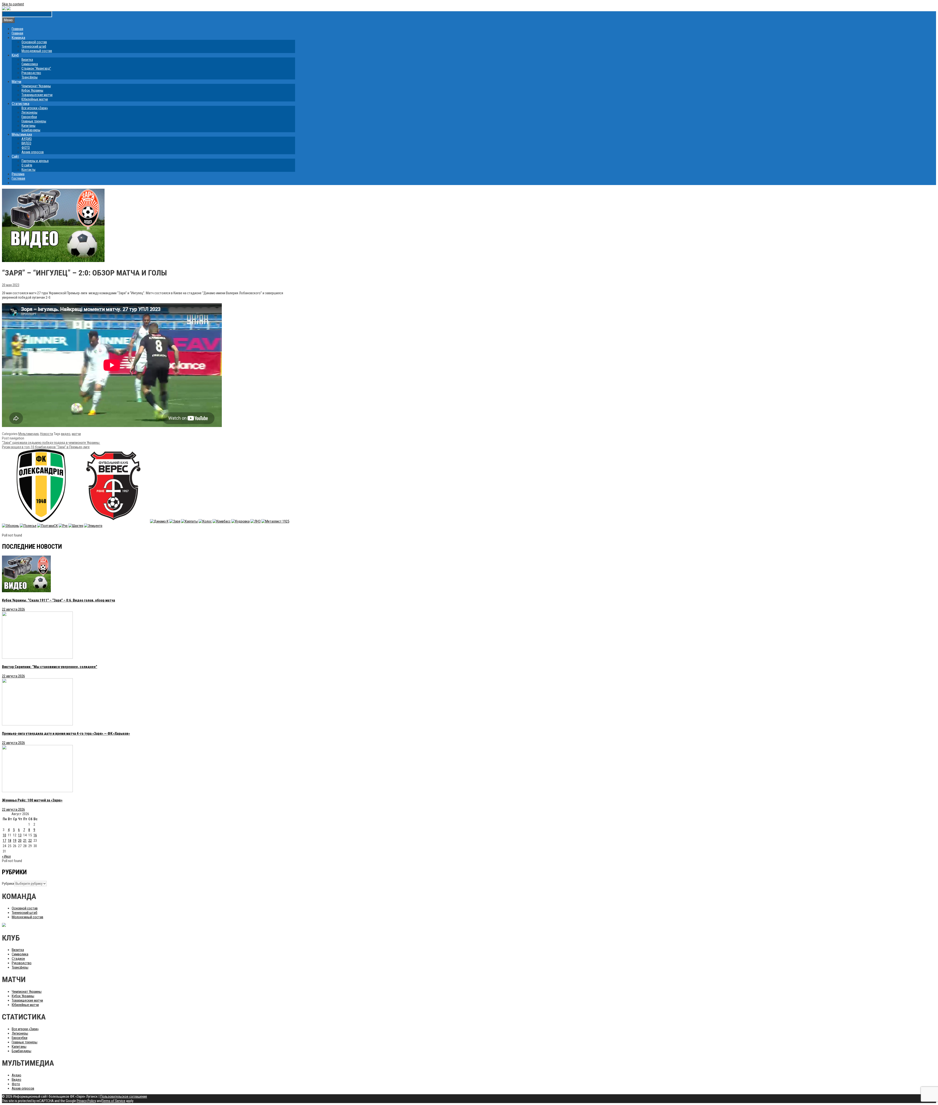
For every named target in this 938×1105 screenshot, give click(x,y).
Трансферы (29, 77)
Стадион (18, 958)
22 (30, 840)
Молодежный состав (36, 51)
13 (19, 835)
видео (65, 434)
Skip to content (13, 4)
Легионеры (29, 112)
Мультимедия (28, 434)
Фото (16, 1084)
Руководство (31, 73)
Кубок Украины (32, 90)
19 (14, 840)
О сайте (26, 165)
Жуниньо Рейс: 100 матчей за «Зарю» (32, 800)
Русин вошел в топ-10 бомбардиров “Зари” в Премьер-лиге (46, 447)
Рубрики (8, 883)
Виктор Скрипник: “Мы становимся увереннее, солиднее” (49, 667)
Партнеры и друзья (35, 161)
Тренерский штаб (33, 46)
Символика (29, 64)
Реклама (18, 174)
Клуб (15, 55)
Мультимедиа (22, 134)
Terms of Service (113, 1101)
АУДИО (26, 139)
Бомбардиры (30, 130)
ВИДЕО (26, 143)
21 (25, 840)
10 (4, 835)
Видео (16, 1079)
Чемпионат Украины (36, 86)
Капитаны (28, 126)
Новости (46, 434)
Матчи (16, 81)
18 (9, 840)
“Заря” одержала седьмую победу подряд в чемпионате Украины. (51, 442)
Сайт (15, 156)
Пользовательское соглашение (123, 1096)
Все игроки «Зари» (34, 108)
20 (19, 840)
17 (4, 840)
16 (35, 835)
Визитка (27, 60)
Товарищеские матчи (37, 95)
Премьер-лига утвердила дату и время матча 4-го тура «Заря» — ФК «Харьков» (66, 733)
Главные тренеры (33, 121)
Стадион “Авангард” (36, 68)
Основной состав (34, 42)
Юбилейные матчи (34, 99)
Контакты (28, 170)
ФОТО (25, 148)
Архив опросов (32, 152)
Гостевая (18, 178)
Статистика (20, 103)
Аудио (16, 1075)
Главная (17, 29)
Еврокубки (29, 117)
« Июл (6, 856)
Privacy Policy (86, 1101)
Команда (18, 37)
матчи (76, 434)
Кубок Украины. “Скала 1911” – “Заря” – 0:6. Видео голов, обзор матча (58, 600)
